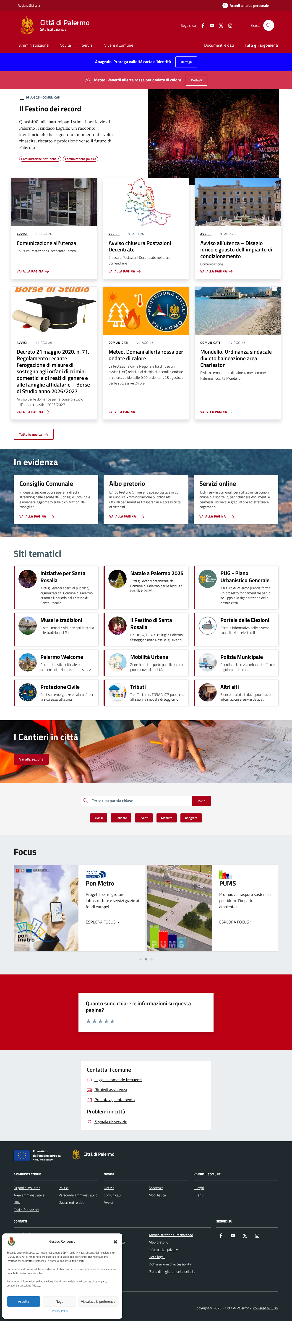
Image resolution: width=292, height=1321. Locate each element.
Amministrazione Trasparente (171, 1235)
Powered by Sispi (265, 1308)
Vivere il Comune (118, 45)
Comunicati (112, 1195)
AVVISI (22, 234)
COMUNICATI (118, 343)
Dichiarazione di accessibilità (170, 1264)
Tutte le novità (31, 434)
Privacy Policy (60, 1311)
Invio (201, 800)
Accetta (23, 1301)
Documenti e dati (219, 45)
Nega (59, 1301)
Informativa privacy (163, 1249)
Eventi (198, 1195)
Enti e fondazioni (26, 1209)
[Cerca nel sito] (268, 25)
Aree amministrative (29, 1195)
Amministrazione (34, 45)
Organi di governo (27, 1187)
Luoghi (199, 1187)
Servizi (87, 45)
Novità (65, 45)
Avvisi (108, 1202)
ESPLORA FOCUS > (102, 922)
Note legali (157, 1257)
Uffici (17, 1202)
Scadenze (156, 1187)
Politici (63, 1187)
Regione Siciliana (29, 5)
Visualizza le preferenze (98, 1301)
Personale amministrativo (78, 1195)
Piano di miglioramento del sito (172, 1271)
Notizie (109, 1187)
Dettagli (186, 61)
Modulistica (157, 1195)
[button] (115, 1241)
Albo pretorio (158, 1242)
